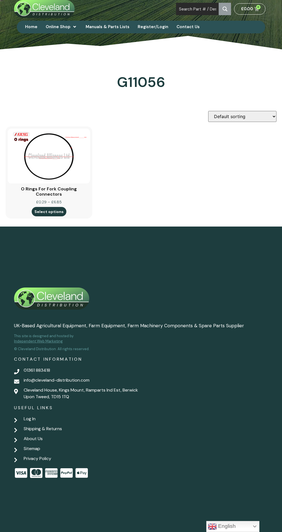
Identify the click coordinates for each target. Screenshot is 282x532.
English (226, 526)
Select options (49, 211)
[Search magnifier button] (225, 9)
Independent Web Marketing (38, 341)
